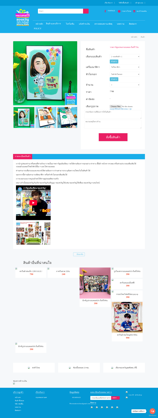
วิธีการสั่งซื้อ (19, 404)
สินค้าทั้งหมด (19, 401)
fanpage (111, 11)
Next (80, 117)
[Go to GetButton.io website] (152, 415)
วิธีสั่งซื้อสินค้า (124, 3)
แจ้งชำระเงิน (84, 24)
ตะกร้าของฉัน (142, 11)
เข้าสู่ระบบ (139, 3)
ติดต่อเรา (133, 24)
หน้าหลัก (39, 24)
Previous (9, 117)
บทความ (120, 24)
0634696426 (76, 397)
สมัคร (115, 398)
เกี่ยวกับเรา (109, 3)
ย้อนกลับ (80, 254)
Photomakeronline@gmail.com (80, 403)
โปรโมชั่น (70, 24)
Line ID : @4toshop (135, 395)
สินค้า (143, 37)
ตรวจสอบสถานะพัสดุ (103, 24)
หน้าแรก (18, 397)
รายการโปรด (126, 11)
